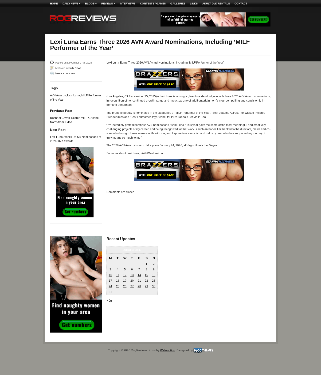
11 (117, 275)
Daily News (71, 3)
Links (194, 3)
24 (110, 286)
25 (117, 286)
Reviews (108, 3)
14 (139, 275)
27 (132, 286)
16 (153, 275)
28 (139, 286)
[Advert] (215, 25)
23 (153, 280)
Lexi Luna (73, 95)
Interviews (127, 3)
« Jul (109, 300)
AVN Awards (58, 95)
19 (124, 280)
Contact (241, 3)
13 (132, 275)
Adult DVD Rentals (216, 3)
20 (132, 280)
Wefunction (167, 350)
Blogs (91, 3)
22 (146, 280)
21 (139, 280)
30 (153, 286)
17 (110, 280)
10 (110, 275)
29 (146, 286)
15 (146, 275)
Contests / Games (153, 3)
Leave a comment (65, 73)
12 (124, 275)
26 (124, 286)
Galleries (177, 3)
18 (117, 280)
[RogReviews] (83, 25)
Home (54, 3)
